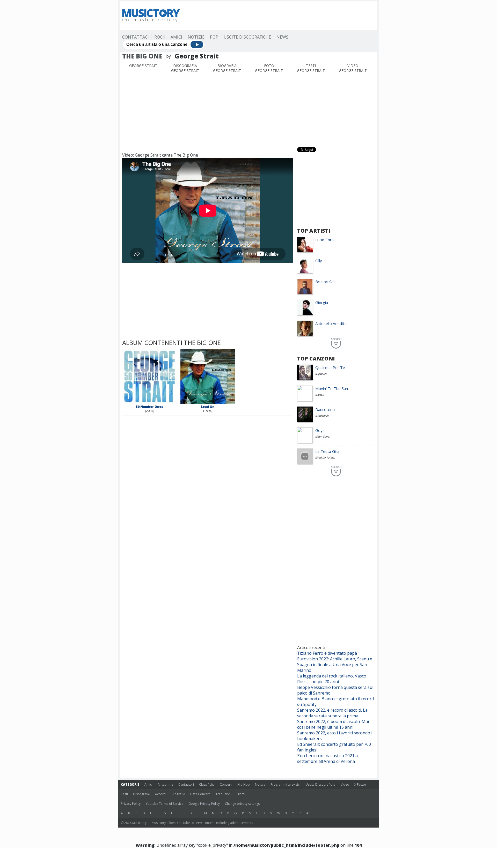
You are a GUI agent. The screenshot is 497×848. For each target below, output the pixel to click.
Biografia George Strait (227, 68)
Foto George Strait (269, 68)
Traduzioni (223, 794)
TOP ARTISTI (313, 230)
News (282, 37)
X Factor (360, 784)
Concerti (226, 784)
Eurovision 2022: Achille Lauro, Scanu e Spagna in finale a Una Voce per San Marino (334, 664)
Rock (159, 37)
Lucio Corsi (324, 239)
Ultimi (241, 794)
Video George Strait (353, 68)
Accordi (160, 794)
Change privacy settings (242, 803)
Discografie (141, 794)
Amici (176, 37)
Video (345, 784)
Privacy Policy (131, 803)
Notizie (196, 37)
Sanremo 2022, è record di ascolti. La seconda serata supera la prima (332, 713)
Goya (320, 430)
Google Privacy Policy (204, 803)
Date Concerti (200, 794)
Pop (214, 37)
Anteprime (165, 784)
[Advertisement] (280, 15)
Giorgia (321, 302)
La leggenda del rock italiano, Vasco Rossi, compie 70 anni (331, 678)
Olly (318, 260)
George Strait (143, 65)
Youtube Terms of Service (164, 803)
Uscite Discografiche (247, 37)
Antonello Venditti (331, 323)
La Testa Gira (327, 451)
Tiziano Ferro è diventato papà (327, 653)
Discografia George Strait (185, 68)
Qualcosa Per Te (330, 367)
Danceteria (325, 409)
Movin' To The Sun (331, 388)
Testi (124, 794)
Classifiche (207, 784)
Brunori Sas (325, 281)
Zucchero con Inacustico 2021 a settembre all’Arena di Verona (327, 758)
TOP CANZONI (316, 358)
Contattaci (135, 37)
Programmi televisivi (285, 784)
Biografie (178, 794)
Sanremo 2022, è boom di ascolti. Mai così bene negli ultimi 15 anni (333, 724)
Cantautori (186, 784)
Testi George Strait (311, 68)
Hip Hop (243, 784)
